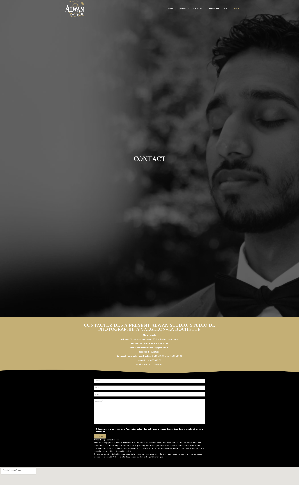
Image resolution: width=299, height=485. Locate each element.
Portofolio (197, 8)
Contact (237, 8)
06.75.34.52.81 (161, 343)
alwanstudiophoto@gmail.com (153, 347)
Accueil (171, 8)
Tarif (226, 8)
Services (183, 8)
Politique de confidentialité (119, 451)
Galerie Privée (213, 8)
